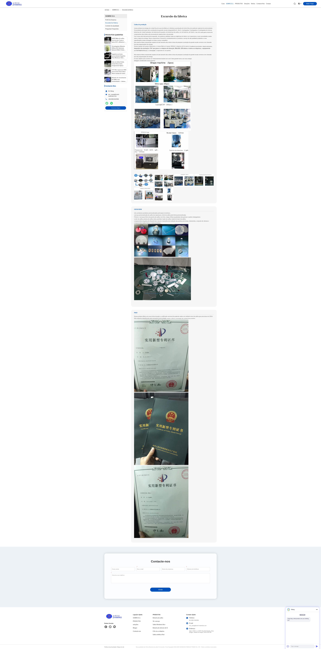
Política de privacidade (110, 647)
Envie (160, 590)
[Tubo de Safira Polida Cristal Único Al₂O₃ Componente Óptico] (107, 63)
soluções (247, 3)
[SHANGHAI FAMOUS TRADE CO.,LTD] (13, 3)
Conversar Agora (115, 108)
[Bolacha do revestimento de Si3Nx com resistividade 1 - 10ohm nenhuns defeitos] (107, 79)
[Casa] (113, 618)
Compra (268, 3)
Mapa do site (120, 647)
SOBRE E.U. (230, 3)
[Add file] (288, 646)
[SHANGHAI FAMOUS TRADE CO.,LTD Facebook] (105, 627)
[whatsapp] (107, 104)
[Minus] (317, 610)
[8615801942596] (110, 627)
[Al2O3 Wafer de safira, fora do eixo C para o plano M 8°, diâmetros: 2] (107, 40)
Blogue (135, 628)
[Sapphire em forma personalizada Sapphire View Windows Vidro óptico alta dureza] (107, 56)
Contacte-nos (260, 3)
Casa (223, 3)
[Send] (316, 646)
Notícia (253, 3)
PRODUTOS (239, 3)
